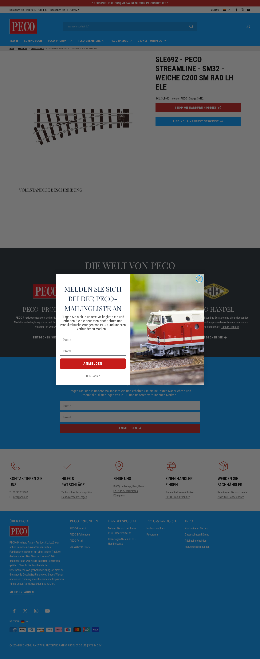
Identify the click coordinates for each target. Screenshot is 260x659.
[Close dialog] (199, 279)
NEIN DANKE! (93, 376)
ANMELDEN (92, 364)
